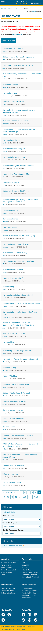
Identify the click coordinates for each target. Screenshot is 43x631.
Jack (4, 68)
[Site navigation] (3, 2)
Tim (4, 60)
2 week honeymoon (11, 84)
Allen (4, 328)
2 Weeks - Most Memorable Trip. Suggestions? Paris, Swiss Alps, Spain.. (19, 324)
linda (4, 272)
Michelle (5, 396)
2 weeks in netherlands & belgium (17, 244)
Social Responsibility (9, 570)
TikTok (23, 620)
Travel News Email (8, 588)
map (3, 620)
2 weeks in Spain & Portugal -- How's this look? (20, 313)
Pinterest (29, 620)
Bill (3, 281)
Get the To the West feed (13, 546)
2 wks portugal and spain (13, 418)
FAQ (23, 563)
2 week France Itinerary (13, 48)
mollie (4, 298)
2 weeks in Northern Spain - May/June (19, 261)
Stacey (5, 306)
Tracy (4, 115)
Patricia (5, 51)
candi (4, 143)
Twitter (35, 620)
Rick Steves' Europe (21, 2)
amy (4, 205)
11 (12, 497)
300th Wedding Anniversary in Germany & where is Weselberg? (20, 445)
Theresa (5, 222)
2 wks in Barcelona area (13, 410)
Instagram (29, 615)
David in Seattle (8, 317)
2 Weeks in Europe (11, 182)
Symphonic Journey (29, 595)
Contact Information (8, 563)
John (4, 185)
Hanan (5, 135)
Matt (4, 255)
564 (24, 497)
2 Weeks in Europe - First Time (16, 191)
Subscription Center (8, 593)
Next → (36, 497)
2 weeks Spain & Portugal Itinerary (17, 350)
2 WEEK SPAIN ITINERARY (14, 333)
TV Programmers (28, 588)
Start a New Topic (8, 40)
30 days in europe (10, 474)
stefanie (5, 96)
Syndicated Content (29, 593)
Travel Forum (12, 9)
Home (3, 9)
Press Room (26, 598)
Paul (4, 239)
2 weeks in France (10, 210)
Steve (4, 194)
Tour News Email (7, 591)
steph (4, 430)
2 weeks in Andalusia (12, 140)
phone (9, 615)
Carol (4, 438)
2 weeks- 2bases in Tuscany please (18, 121)
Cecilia (5, 213)
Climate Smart (6, 572)
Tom (4, 485)
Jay (4, 353)
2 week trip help (9, 367)
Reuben (5, 151)
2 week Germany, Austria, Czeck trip (18, 65)
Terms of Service (7, 629)
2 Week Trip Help (10, 376)
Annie (4, 104)
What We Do (6, 565)
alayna (5, 370)
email (3, 615)
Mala (4, 362)
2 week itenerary (10, 93)
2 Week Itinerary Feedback (14, 101)
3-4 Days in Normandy (12, 482)
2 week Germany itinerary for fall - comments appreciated (22, 75)
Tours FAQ (25, 565)
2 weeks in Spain (10, 286)
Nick (4, 168)
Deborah (5, 449)
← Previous (7, 492)
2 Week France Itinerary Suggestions (18, 57)
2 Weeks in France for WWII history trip (19, 236)
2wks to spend (9, 427)
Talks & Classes (27, 570)
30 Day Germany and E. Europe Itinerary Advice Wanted (20, 455)
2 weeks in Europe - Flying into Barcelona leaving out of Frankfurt (20, 200)
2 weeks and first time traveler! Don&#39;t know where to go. (21, 130)
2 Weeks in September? (13, 278)
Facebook (23, 615)
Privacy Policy (20, 629)
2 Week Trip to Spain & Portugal (16, 393)
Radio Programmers (29, 591)
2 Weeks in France (10, 227)
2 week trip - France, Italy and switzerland (20, 359)
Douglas (5, 230)
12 (16, 497)
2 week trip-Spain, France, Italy (16, 384)
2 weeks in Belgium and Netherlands (18, 165)
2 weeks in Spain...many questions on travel (21, 303)
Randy (5, 468)
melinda (5, 247)
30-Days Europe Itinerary (13, 465)
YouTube (35, 615)
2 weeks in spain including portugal (18, 295)
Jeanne (5, 421)
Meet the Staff (6, 567)
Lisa (4, 177)
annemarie (6, 124)
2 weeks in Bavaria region (14, 148)
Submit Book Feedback (30, 577)
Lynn (4, 289)
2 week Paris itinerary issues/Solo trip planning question (19, 111)
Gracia (5, 336)
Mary (4, 387)
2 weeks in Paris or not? (13, 269)
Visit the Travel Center (30, 572)
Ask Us (24, 567)
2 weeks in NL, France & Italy (15, 252)
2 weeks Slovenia (10, 342)
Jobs (3, 575)
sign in (34, 12)
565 (30, 497)
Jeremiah (5, 87)
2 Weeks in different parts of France (18, 174)
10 (8, 497)
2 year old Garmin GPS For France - (18, 435)
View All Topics (9, 512)
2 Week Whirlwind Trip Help (14, 401)
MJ (3, 264)
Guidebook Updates (29, 575)
